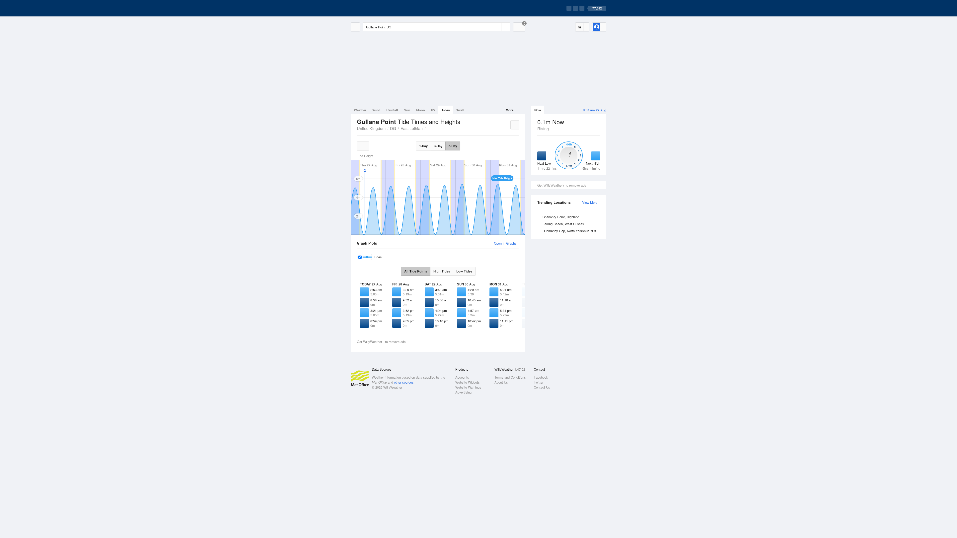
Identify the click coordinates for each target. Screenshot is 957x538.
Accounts (462, 377)
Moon (420, 110)
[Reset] (497, 27)
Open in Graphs (505, 243)
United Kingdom (371, 128)
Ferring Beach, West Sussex (563, 223)
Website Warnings (468, 387)
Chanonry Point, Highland (561, 216)
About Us (501, 382)
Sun (407, 110)
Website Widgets (467, 382)
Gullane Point (428, 128)
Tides (445, 110)
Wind (376, 110)
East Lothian (411, 128)
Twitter (538, 382)
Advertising (463, 392)
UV (433, 110)
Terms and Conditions (510, 377)
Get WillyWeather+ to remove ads (561, 185)
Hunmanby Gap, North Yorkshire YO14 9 (572, 230)
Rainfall (392, 110)
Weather (360, 110)
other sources (404, 382)
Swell (460, 110)
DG (393, 128)
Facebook (541, 377)
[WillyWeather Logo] (374, 8)
